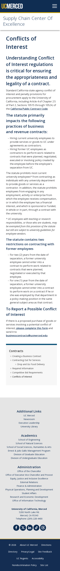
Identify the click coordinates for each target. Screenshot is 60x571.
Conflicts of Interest (22, 376)
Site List (44, 565)
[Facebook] (16, 528)
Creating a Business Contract (26, 356)
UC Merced (29, 415)
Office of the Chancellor (29, 471)
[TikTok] (36, 527)
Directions (46, 544)
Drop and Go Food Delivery (31, 364)
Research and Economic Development (29, 496)
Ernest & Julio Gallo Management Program (29, 450)
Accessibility (38, 558)
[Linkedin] (29, 528)
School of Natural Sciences (29, 443)
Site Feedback (45, 551)
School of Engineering (29, 439)
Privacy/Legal (27, 551)
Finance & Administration (29, 485)
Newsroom (29, 419)
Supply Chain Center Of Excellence (27, 22)
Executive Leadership (29, 422)
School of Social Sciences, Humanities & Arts (29, 447)
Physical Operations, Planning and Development (29, 489)
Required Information (23, 368)
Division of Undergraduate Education (29, 458)
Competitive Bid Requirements (27, 372)
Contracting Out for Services (26, 360)
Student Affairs (29, 493)
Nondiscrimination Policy (24, 565)
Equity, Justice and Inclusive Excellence (29, 478)
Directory (12, 551)
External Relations (29, 482)
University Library (29, 426)
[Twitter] (23, 527)
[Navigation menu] (54, 6)
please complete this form (32, 328)
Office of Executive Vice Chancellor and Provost (29, 474)
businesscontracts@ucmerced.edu (27, 335)
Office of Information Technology (29, 500)
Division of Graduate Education (29, 454)
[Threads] (43, 527)
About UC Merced (29, 544)
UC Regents (22, 558)
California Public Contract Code (29, 108)
